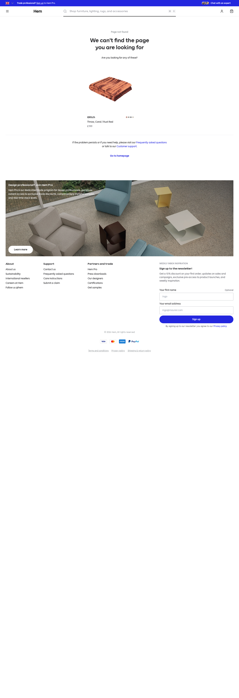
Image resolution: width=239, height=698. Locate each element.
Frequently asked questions (151, 142)
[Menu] (7, 11)
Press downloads (97, 273)
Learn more (20, 249)
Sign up (39, 3)
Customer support (127, 146)
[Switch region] (10, 3)
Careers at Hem (14, 283)
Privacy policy (220, 326)
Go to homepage (119, 155)
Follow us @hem (14, 287)
